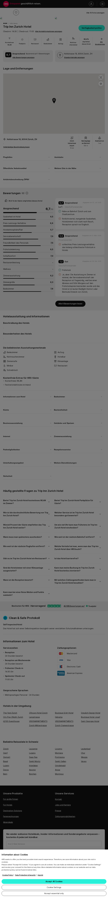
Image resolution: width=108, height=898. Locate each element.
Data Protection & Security (25, 875)
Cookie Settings (54, 887)
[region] (54, 874)
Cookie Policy (7, 875)
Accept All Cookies (54, 881)
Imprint (40, 875)
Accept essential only (54, 893)
